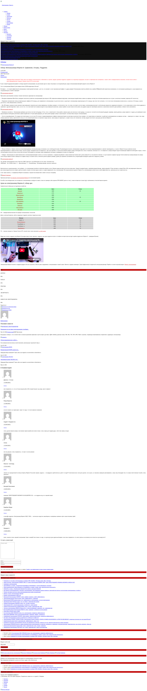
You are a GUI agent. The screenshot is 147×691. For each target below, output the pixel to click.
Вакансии (9, 38)
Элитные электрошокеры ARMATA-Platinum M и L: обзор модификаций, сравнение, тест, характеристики (28, 608)
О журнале (9, 35)
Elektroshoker (4, 77)
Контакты (6, 32)
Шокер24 (20, 191)
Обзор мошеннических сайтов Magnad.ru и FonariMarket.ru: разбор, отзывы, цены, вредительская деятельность (27, 51)
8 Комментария (4, 72)
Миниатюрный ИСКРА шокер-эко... (10, 349)
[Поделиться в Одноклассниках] (8, 306)
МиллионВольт (19, 207)
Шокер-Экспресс (20, 195)
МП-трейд (20, 209)
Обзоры (8, 13)
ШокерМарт (20, 203)
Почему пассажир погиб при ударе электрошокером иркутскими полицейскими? (19, 56)
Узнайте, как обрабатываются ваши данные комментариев (39, 569)
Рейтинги (9, 18)
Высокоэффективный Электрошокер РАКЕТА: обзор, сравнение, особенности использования (25, 609)
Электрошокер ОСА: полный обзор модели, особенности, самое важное (20, 604)
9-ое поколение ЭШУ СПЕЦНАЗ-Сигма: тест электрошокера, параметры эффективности (24, 612)
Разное (8, 24)
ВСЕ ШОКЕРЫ (19, 201)
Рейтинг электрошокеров (130, 264)
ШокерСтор (20, 193)
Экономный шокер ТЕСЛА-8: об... (9, 359)
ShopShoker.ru (21, 228)
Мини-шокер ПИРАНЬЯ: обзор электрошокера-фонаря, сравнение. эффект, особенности (24, 614)
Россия (8, 19)
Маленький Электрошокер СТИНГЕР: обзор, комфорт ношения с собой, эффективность (24, 596)
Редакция (9, 37)
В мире (8, 14)
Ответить (5, 385)
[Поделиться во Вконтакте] (5, 308)
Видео (5, 29)
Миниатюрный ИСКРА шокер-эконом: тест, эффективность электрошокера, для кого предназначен (27, 600)
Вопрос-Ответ (7, 27)
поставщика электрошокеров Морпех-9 (20, 177)
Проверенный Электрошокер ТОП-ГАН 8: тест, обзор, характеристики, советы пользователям (25, 627)
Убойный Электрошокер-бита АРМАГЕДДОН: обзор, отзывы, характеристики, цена (23, 606)
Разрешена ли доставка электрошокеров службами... (15, 329)
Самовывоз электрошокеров (7, 48)
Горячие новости (4, 674)
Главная (5, 11)
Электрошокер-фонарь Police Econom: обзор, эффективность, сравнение (21, 598)
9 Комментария (10, 332)
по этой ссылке (42, 231)
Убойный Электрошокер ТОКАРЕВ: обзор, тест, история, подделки (19, 603)
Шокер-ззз (20, 205)
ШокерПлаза (20, 199)
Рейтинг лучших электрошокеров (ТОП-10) (10, 57)
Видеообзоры (10, 22)
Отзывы (8, 21)
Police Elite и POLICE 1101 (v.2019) (12, 611)
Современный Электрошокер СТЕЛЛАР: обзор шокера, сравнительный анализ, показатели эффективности (29, 616)
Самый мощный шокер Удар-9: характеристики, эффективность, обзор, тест (21, 621)
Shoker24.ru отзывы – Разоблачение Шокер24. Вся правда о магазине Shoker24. (19, 52)
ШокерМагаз (20, 197)
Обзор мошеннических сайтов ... (9, 340)
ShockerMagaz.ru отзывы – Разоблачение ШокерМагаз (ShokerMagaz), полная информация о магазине (24, 49)
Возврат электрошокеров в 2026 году (9, 59)
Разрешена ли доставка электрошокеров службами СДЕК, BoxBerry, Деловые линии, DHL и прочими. (24, 44)
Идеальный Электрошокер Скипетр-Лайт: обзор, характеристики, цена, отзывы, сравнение (25, 625)
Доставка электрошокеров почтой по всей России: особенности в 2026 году (21, 617)
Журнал (5, 30)
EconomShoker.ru (21, 222)
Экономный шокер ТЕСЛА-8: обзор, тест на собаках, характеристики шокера (21, 601)
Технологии (9, 16)
